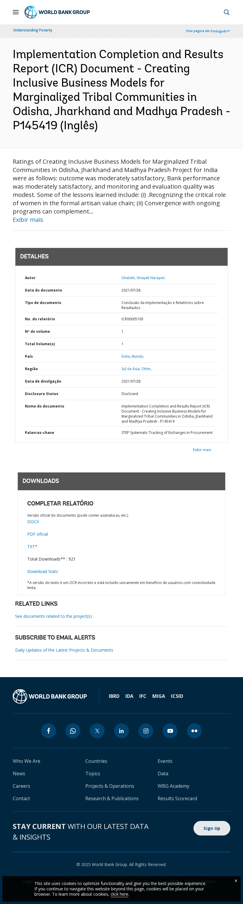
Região (31, 368)
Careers (21, 786)
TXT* (32, 546)
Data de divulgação (43, 381)
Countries (96, 761)
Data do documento (43, 290)
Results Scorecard (177, 798)
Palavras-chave (39, 432)
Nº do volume (37, 331)
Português (219, 31)
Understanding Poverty (32, 30)
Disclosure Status (41, 393)
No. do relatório (40, 319)
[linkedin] (121, 730)
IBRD (114, 696)
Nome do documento (44, 406)
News (19, 773)
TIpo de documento (43, 302)
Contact (21, 798)
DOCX (33, 521)
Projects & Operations (109, 786)
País (29, 356)
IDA (129, 696)
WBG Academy (173, 786)
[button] (226, 12)
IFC (142, 696)
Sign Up (212, 828)
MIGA (158, 696)
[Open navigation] (16, 12)
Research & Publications (112, 798)
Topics (92, 773)
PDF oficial (37, 534)
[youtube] (170, 730)
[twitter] (97, 730)
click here (119, 894)
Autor (30, 277)
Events (165, 761)
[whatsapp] (72, 730)
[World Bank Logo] (57, 12)
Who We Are (26, 761)
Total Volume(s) (40, 343)
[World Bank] (50, 696)
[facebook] (48, 730)
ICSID (177, 696)
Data (163, 773)
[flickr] (194, 730)
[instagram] (145, 730)
